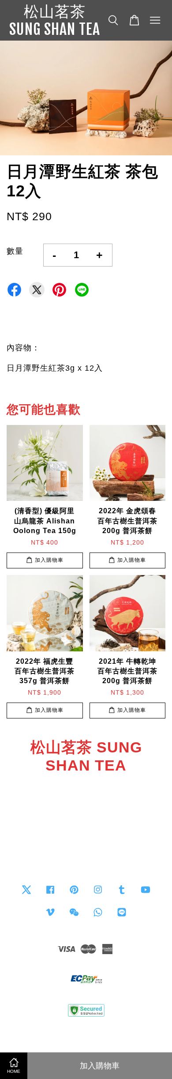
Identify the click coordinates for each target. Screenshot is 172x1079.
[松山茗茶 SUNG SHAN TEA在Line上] (122, 916)
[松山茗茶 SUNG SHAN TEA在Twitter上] (26, 893)
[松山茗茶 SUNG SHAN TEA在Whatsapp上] (98, 916)
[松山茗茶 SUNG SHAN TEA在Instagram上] (98, 893)
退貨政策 (86, 1033)
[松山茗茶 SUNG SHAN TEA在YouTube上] (145, 893)
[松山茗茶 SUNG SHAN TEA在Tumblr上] (122, 893)
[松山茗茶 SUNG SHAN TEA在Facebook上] (50, 893)
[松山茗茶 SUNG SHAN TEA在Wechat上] (74, 916)
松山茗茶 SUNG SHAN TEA (54, 20)
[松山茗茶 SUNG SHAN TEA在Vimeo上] (50, 916)
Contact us (86, 839)
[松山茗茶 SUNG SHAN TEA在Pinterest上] (74, 893)
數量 (15, 251)
